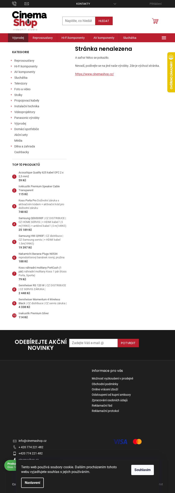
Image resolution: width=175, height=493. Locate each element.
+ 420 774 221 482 (31, 447)
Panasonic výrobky (26, 117)
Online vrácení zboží (105, 389)
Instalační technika (26, 106)
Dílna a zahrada (24, 146)
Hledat (104, 21)
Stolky (18, 95)
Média (18, 140)
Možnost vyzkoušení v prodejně (112, 378)
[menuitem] (18, 37)
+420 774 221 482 (31, 453)
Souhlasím (142, 470)
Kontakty (83, 3)
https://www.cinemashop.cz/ (94, 74)
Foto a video (22, 89)
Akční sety (21, 135)
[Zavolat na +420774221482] (18, 3)
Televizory (20, 83)
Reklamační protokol (105, 411)
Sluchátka (21, 77)
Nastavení (32, 483)
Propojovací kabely (26, 100)
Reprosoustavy (24, 60)
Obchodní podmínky (105, 384)
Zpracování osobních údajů (110, 400)
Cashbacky (21, 152)
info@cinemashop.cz (33, 440)
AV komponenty (24, 72)
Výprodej (20, 123)
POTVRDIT (128, 343)
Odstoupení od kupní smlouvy (111, 394)
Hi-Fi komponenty (26, 66)
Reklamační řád (102, 405)
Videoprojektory (24, 112)
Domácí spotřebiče (26, 129)
